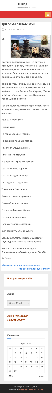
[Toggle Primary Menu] (48, 14)
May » (42, 376)
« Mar (10, 376)
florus (22, 29)
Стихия (8, 258)
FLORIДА (22, 3)
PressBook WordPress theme (31, 390)
